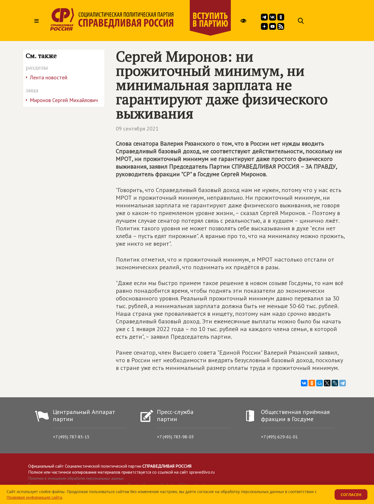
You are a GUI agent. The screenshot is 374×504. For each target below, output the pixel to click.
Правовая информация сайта (34, 497)
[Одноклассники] (312, 383)
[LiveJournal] (335, 383)
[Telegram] (342, 383)
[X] (327, 383)
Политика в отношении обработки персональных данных (76, 478)
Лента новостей (48, 77)
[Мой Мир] (319, 383)
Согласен (351, 494)
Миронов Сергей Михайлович (64, 100)
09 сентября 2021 (137, 128)
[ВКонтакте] (304, 383)
